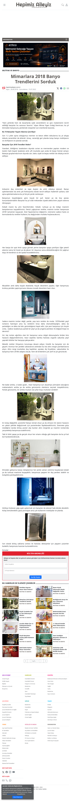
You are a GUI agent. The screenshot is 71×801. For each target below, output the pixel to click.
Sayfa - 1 (35, 661)
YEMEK (4, 724)
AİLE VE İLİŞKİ (6, 675)
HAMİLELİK (28, 675)
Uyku (49, 689)
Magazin (50, 707)
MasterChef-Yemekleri (8, 763)
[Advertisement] (35, 24)
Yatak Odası (51, 733)
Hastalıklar (28, 707)
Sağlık (49, 686)
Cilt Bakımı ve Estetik (30, 733)
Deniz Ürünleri (6, 758)
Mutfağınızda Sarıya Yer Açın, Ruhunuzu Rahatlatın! (60, 601)
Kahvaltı (4, 733)
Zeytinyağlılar (6, 745)
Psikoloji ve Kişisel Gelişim (32, 712)
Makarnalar (5, 748)
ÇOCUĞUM (5, 701)
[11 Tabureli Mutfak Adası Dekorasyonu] (44, 627)
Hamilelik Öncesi (29, 681)
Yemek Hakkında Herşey (9, 738)
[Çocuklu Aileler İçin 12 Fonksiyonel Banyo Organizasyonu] (10, 627)
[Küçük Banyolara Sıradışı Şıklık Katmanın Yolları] (10, 639)
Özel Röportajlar (52, 717)
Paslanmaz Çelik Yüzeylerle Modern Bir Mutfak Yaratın (60, 649)
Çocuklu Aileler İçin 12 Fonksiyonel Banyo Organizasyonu (26, 625)
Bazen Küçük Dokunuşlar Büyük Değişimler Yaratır (59, 589)
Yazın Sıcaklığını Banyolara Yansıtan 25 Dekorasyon (60, 637)
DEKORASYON (52, 724)
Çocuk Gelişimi (6, 720)
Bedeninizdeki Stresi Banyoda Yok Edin (59, 612)
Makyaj (27, 735)
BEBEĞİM (50, 675)
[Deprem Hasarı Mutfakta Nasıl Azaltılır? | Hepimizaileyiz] (10, 591)
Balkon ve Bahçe (52, 738)
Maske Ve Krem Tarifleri (31, 728)
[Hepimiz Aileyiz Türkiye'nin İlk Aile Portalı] (33, 5)
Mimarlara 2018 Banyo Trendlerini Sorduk (26, 600)
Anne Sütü (50, 681)
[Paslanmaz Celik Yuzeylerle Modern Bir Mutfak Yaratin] (44, 651)
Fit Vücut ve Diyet (30, 738)
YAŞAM (50, 701)
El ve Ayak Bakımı (29, 740)
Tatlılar (4, 735)
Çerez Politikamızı (12, 794)
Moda (26, 743)
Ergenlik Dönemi (6, 712)
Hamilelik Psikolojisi (30, 694)
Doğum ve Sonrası (30, 684)
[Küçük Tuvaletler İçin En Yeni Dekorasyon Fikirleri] (10, 615)
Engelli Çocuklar (6, 704)
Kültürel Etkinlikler (53, 715)
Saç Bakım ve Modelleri (31, 730)
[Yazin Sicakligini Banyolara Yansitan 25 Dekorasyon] (44, 639)
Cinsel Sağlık (28, 717)
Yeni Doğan (51, 684)
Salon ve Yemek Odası (53, 728)
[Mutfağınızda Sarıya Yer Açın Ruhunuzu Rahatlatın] (44, 603)
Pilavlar (4, 743)
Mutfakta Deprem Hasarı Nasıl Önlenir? (26, 588)
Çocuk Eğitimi (6, 715)
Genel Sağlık (28, 715)
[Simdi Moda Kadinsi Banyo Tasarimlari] (10, 651)
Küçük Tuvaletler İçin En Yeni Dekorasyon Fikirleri (26, 613)
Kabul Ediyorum (17, 797)
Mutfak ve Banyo (52, 735)
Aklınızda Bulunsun (53, 712)
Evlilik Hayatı (5, 681)
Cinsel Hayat (5, 679)
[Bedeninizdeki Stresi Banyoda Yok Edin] (44, 615)
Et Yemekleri (5, 730)
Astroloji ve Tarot (52, 720)
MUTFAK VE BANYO (25, 592)
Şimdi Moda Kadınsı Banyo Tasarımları (25, 648)
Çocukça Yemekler (7, 753)
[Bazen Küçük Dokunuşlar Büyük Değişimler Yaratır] (44, 591)
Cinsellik (27, 689)
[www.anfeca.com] (35, 55)
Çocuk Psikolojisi (6, 717)
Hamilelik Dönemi (30, 679)
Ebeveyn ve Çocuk (7, 686)
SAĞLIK (27, 701)
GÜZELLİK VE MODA (30, 724)
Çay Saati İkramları (7, 728)
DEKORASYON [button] (7, 39)
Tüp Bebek (28, 696)
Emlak (49, 704)
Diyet (26, 709)
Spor (26, 691)
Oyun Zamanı (51, 694)
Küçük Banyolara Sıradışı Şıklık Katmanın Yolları (26, 637)
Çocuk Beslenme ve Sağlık (9, 709)
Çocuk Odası (51, 730)
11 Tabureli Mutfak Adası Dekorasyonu (59, 624)
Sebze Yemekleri (6, 740)
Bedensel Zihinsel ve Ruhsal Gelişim (57, 679)
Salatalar (4, 761)
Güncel (49, 709)
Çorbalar (4, 751)
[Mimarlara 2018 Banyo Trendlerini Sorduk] (10, 603)
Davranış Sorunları (7, 707)
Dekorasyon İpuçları (53, 740)
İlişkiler (4, 684)
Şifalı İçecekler (6, 756)
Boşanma (4, 689)
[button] (4, 5)
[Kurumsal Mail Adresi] (3, 780)
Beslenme (27, 686)
